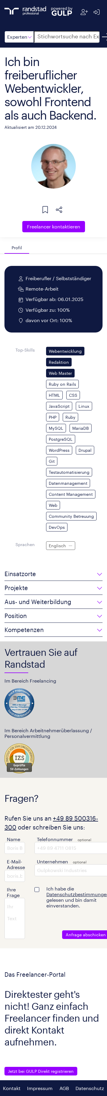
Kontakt (12, 1088)
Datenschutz (89, 1088)
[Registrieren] (84, 12)
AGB (64, 1088)
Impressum (40, 1088)
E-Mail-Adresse (16, 864)
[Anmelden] (96, 12)
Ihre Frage (13, 892)
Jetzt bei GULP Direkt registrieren (41, 1071)
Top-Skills (25, 349)
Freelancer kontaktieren (53, 226)
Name (13, 839)
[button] (19, 37)
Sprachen (25, 544)
